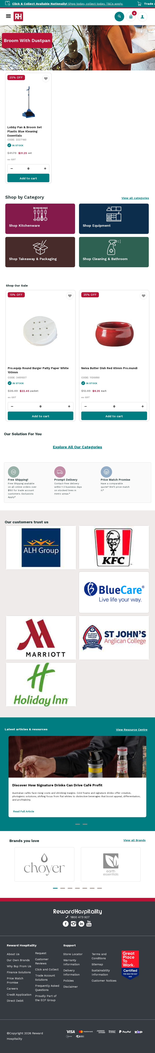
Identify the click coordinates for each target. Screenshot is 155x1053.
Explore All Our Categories (77, 447)
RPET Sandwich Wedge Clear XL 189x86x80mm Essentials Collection (107, 370)
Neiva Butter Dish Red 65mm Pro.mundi (36, 368)
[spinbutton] (28, 168)
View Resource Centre (131, 729)
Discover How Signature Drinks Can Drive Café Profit (57, 785)
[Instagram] (74, 924)
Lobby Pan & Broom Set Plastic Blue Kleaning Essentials (24, 131)
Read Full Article (23, 811)
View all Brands (134, 840)
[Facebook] (66, 924)
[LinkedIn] (81, 924)
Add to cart (28, 178)
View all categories (135, 198)
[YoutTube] (89, 924)
